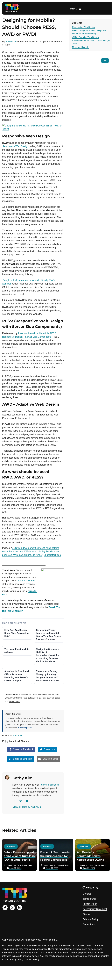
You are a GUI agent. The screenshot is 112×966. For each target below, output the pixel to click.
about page (14, 701)
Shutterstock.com (52, 555)
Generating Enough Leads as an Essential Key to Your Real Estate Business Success (48, 635)
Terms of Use (89, 899)
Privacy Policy (90, 904)
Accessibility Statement (95, 909)
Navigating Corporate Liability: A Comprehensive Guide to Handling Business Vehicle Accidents (47, 655)
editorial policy (53, 698)
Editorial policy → (26, 727)
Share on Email (50, 759)
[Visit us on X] (12, 907)
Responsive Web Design (15, 146)
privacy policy (16, 959)
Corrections (89, 924)
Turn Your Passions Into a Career (16, 651)
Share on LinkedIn (22, 759)
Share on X (49, 749)
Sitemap (87, 914)
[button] (73, 9)
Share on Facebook (22, 749)
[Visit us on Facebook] (5, 907)
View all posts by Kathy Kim (27, 807)
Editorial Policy (90, 919)
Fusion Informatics (49, 785)
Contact (87, 894)
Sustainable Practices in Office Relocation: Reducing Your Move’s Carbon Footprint (17, 676)
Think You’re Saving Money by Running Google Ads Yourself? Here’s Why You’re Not (48, 676)
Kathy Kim (11, 41)
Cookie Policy (32, 959)
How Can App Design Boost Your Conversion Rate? (16, 633)
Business (17, 735)
